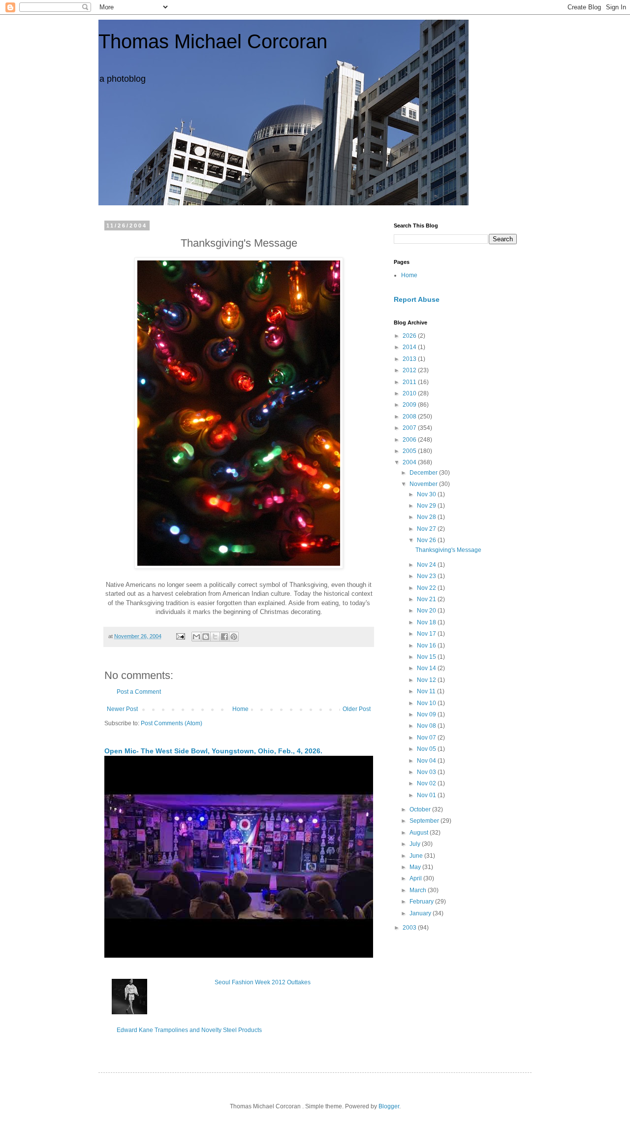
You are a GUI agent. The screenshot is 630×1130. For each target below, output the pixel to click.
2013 (410, 358)
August (420, 832)
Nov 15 (427, 656)
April (416, 878)
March (419, 890)
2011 (410, 382)
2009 (410, 404)
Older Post (357, 709)
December (424, 472)
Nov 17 (427, 633)
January (421, 913)
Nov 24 (427, 564)
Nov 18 (427, 622)
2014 (410, 347)
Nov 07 (427, 737)
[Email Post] (180, 636)
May (416, 867)
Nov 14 (427, 668)
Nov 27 (427, 528)
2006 (410, 439)
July (416, 843)
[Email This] (196, 637)
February (422, 901)
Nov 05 (427, 748)
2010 (410, 393)
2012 (410, 370)
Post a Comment (139, 691)
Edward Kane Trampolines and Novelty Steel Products (189, 1030)
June (417, 855)
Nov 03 (427, 772)
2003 (410, 927)
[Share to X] (215, 637)
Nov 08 (427, 725)
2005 (410, 451)
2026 (410, 335)
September (425, 820)
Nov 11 (427, 691)
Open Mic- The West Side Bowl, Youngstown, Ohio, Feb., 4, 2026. (213, 751)
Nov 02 (427, 783)
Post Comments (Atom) (171, 723)
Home (240, 709)
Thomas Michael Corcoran (212, 41)
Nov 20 (427, 610)
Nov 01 (427, 795)
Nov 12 (427, 680)
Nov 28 (427, 517)
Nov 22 (427, 587)
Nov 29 (427, 505)
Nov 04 (427, 760)
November (424, 484)
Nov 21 (427, 599)
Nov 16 (427, 645)
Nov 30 (427, 494)
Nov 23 (427, 576)
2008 (410, 416)
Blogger (388, 1106)
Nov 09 (427, 714)
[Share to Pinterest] (234, 637)
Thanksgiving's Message (448, 550)
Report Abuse (417, 299)
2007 (410, 427)
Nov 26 (427, 540)
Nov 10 (427, 703)
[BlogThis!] (206, 637)
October (421, 809)
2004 (410, 462)
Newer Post (122, 709)
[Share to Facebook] (224, 637)
